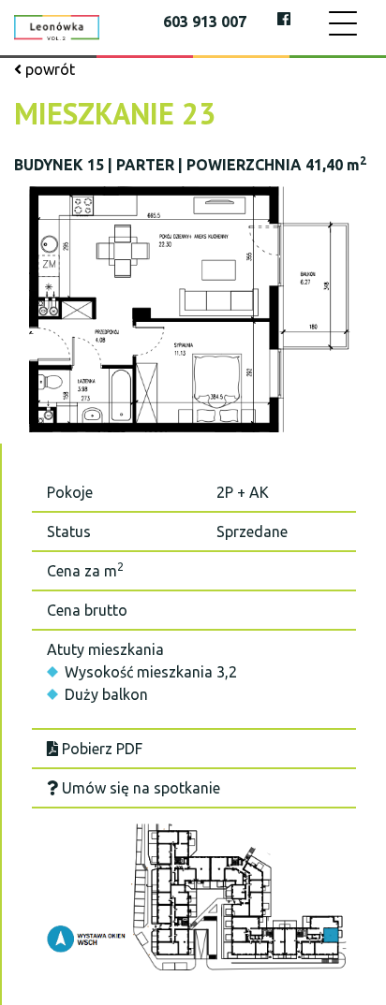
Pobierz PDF (100, 748)
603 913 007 (204, 21)
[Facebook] (283, 18)
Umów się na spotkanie (139, 787)
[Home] (56, 26)
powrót (48, 69)
